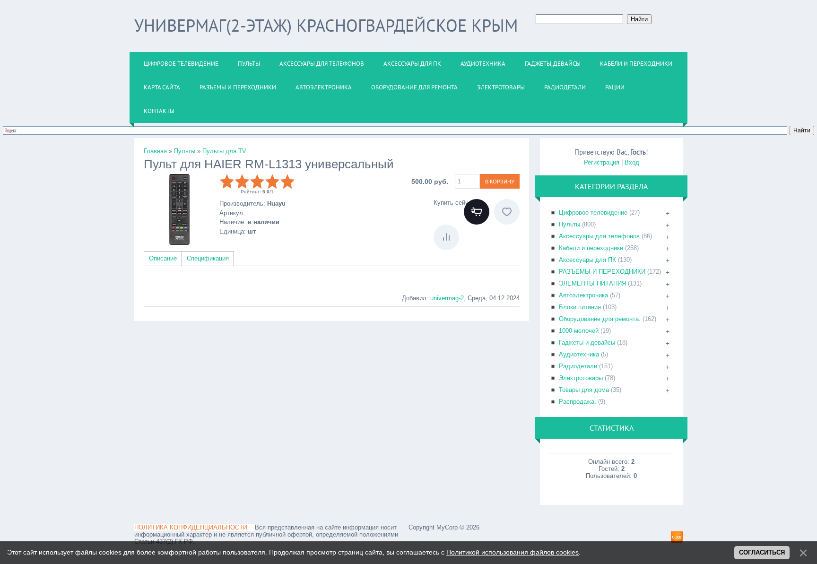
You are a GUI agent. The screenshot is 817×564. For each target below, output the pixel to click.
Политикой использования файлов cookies (512, 552)
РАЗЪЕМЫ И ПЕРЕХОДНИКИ (602, 271)
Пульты (569, 224)
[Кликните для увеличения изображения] (179, 209)
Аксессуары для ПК (587, 259)
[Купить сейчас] (476, 212)
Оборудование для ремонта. (600, 318)
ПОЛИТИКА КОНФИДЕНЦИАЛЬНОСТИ (190, 527)
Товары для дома (584, 389)
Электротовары (581, 378)
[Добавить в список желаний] (507, 212)
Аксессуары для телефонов (599, 236)
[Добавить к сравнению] (446, 237)
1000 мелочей (579, 330)
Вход (632, 162)
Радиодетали (578, 366)
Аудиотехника (579, 354)
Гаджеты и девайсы (587, 342)
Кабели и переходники (591, 248)
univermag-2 (447, 298)
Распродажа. (577, 401)
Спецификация (208, 258)
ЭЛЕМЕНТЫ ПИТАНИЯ (592, 283)
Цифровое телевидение (593, 212)
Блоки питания (580, 307)
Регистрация (601, 162)
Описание (163, 258)
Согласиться (762, 552)
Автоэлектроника (583, 295)
